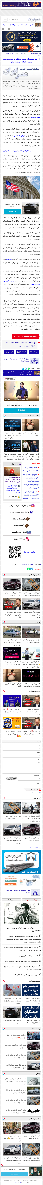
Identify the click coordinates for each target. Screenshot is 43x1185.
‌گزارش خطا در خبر (38, 569)
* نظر (38, 759)
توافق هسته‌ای (35, 117)
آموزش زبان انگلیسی (19, 532)
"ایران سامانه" (17, 1183)
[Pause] (6, 399)
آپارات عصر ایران (19, 538)
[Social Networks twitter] (26, 368)
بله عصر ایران (7, 150)
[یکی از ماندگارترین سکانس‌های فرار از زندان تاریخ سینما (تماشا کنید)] (12, 471)
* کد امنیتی (37, 775)
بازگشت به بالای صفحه (31, 848)
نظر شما (38, 742)
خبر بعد (32, 351)
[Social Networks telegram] (23, 368)
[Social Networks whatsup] (29, 368)
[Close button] (41, 1165)
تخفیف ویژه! (14, 1174)
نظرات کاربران (21, 351)
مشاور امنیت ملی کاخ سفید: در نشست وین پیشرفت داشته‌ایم (31, 495)
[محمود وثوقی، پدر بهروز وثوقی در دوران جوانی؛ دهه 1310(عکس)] (21, 913)
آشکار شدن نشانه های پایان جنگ (27, 956)
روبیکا (15, 150)
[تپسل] (5, 379)
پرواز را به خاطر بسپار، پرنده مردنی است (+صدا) (16, 360)
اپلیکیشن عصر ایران (29, 552)
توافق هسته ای (19, 136)
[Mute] (9, 399)
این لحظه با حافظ (19, 519)
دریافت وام (12, 211)
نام (39, 745)
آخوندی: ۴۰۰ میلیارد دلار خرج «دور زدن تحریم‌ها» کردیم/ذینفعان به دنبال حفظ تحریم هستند (31, 481)
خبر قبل (10, 351)
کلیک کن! (21, 410)
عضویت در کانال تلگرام (26, 150)
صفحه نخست (38, 53)
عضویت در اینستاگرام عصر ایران (19, 505)
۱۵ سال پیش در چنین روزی (19, 512)
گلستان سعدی (18, 525)
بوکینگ (32, 793)
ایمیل (38, 752)
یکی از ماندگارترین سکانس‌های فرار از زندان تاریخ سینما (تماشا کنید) (12, 479)
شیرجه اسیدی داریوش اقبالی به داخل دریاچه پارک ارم (21, 961)
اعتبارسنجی (38, 793)
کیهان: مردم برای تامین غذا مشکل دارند (25, 975)
